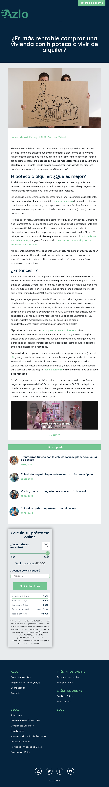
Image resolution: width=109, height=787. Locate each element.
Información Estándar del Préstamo (28, 736)
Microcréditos (64, 701)
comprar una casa (63, 201)
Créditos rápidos (65, 696)
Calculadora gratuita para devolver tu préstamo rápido (57, 474)
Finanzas (52, 137)
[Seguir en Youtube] (70, 771)
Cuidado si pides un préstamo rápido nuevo (49, 508)
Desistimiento (17, 731)
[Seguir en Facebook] (59, 771)
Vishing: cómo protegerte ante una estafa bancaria (54, 491)
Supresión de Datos (20, 752)
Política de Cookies (20, 741)
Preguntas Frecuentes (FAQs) (25, 682)
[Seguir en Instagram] (38, 771)
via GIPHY (54, 435)
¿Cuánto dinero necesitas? (19, 546)
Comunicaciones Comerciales (25, 720)
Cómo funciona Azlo (21, 677)
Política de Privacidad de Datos (26, 746)
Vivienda (62, 137)
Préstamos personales (68, 677)
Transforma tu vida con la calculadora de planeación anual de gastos (59, 458)
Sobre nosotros (19, 687)
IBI (12, 357)
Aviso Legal (16, 715)
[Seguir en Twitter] (49, 771)
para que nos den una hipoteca (59, 330)
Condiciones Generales (22, 725)
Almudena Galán (24, 137)
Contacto (15, 693)
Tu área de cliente (92, 2)
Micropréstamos (65, 682)
